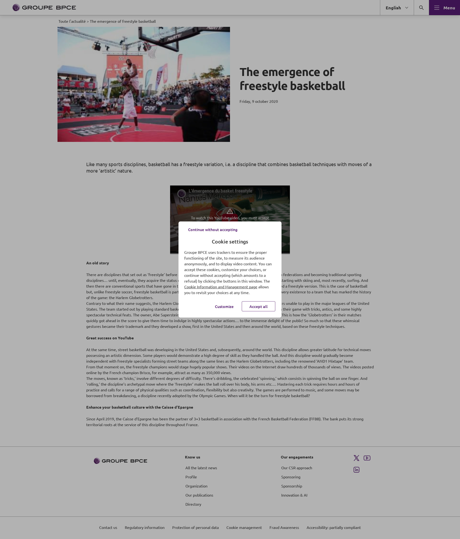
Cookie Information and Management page (220, 286)
